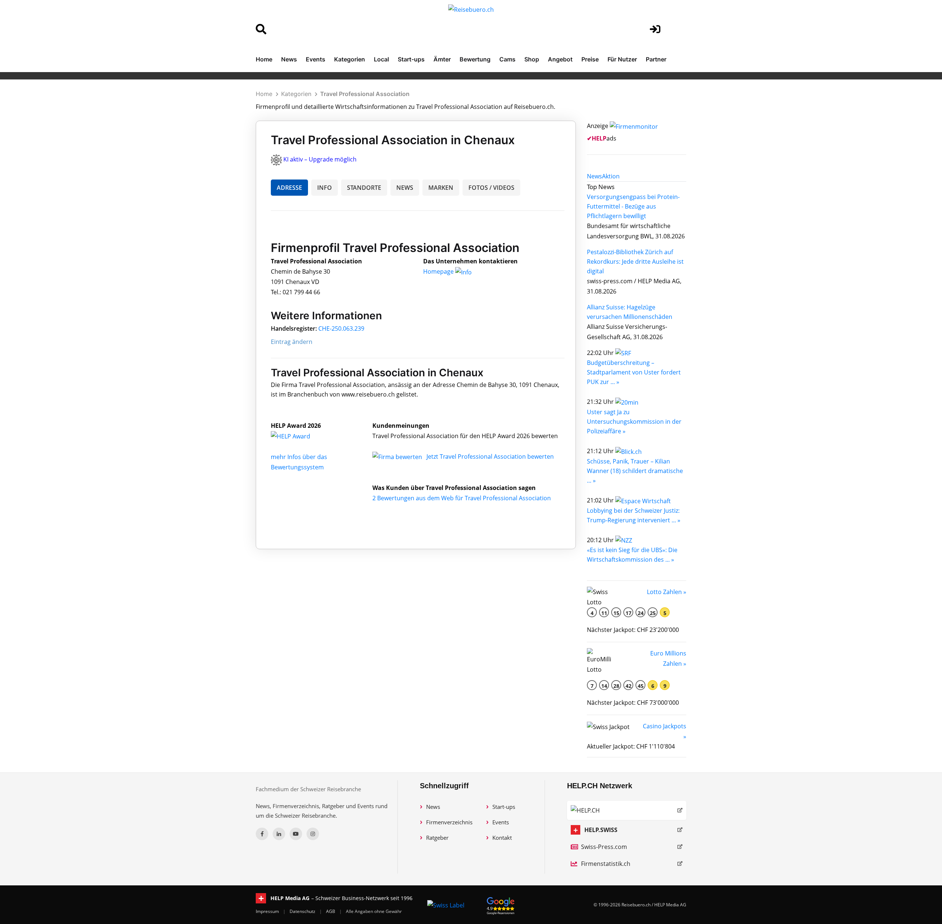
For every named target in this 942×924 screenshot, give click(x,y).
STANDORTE (364, 188)
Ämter (442, 59)
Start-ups (411, 59)
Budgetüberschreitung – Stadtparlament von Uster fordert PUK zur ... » (634, 372)
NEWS (404, 188)
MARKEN (440, 188)
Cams (507, 59)
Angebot (560, 59)
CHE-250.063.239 (341, 328)
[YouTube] (296, 834)
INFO (324, 188)
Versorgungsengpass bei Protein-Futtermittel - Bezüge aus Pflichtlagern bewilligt (633, 206)
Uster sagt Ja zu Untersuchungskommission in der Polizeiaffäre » (634, 421)
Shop (531, 59)
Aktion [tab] (611, 176)
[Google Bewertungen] (500, 905)
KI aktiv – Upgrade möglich (320, 159)
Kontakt (502, 837)
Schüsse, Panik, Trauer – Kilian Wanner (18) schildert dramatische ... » (635, 470)
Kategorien (349, 59)
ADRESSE (289, 188)
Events (315, 59)
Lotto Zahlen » (666, 592)
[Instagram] (313, 834)
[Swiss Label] (445, 904)
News (289, 59)
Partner (656, 59)
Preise (590, 59)
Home (264, 59)
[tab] (594, 176)
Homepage (439, 271)
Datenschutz (303, 911)
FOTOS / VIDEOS (491, 188)
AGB (331, 911)
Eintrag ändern (291, 342)
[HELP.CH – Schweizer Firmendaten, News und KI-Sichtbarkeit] (626, 810)
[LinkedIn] (279, 834)
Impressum (268, 911)
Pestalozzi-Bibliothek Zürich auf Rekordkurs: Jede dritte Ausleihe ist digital (635, 261)
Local (381, 59)
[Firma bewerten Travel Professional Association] (398, 456)
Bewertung (475, 59)
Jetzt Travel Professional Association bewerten (490, 456)
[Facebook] (262, 834)
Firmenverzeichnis (449, 822)
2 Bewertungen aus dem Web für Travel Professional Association (461, 498)
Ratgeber (437, 837)
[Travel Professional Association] (298, 436)
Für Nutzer (622, 59)
